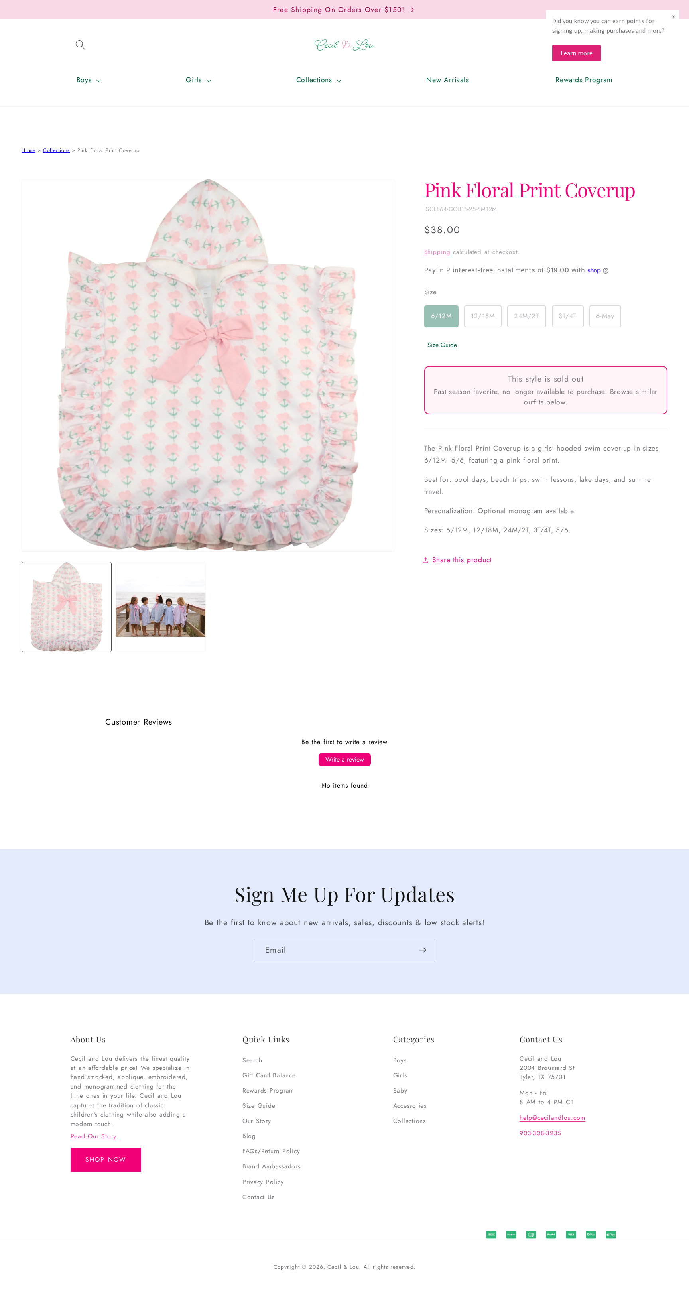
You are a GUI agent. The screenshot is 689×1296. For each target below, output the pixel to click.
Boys (400, 1060)
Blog (249, 1135)
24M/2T (530, 319)
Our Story (256, 1120)
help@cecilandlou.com (552, 1117)
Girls (400, 1075)
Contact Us (258, 1196)
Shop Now (105, 1159)
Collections (56, 150)
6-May (608, 319)
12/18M (486, 319)
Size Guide (442, 345)
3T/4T (571, 319)
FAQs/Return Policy (271, 1151)
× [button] (673, 17)
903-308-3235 (540, 1133)
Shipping (437, 252)
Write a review (344, 759)
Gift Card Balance (269, 1075)
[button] (81, 45)
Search (252, 1060)
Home (28, 150)
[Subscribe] (423, 950)
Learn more (577, 53)
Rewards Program (268, 1090)
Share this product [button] (462, 560)
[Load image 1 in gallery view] (67, 607)
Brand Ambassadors (271, 1166)
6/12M (445, 319)
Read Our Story (94, 1136)
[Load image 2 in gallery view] (161, 607)
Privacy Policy (263, 1181)
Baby (400, 1090)
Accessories (410, 1105)
